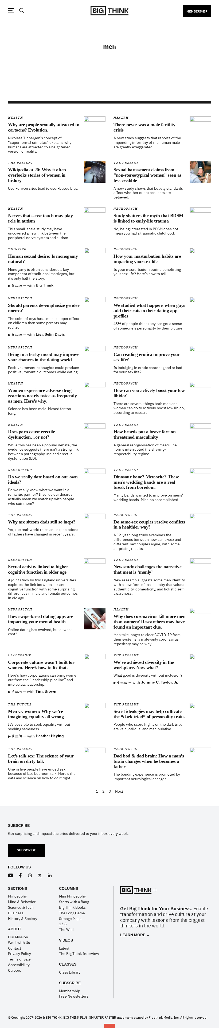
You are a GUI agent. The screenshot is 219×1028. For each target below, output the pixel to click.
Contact (14, 948)
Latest (64, 948)
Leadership (19, 655)
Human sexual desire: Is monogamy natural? (43, 258)
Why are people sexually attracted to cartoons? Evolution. (43, 127)
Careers (14, 970)
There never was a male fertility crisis (144, 127)
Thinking (17, 249)
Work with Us (19, 942)
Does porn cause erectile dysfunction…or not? (31, 434)
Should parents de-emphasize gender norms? (43, 308)
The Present (20, 163)
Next (119, 791)
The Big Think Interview (79, 953)
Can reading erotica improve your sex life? (147, 357)
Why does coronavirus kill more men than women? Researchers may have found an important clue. (149, 622)
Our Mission (18, 936)
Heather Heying (50, 736)
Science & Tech (21, 907)
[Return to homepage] (109, 10)
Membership (197, 11)
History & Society (22, 918)
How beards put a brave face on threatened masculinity (144, 434)
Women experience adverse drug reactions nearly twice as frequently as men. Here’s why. (42, 396)
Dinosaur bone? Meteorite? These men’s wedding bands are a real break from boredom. (146, 482)
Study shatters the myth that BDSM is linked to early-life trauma (148, 218)
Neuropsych (126, 209)
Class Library (69, 972)
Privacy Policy (19, 953)
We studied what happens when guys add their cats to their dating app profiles (149, 311)
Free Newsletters (73, 996)
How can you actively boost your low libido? (149, 393)
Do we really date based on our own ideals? (42, 479)
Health (15, 118)
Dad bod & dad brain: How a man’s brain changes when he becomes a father (149, 761)
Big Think (44, 285)
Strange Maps (70, 918)
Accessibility (19, 964)
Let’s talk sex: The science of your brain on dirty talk (41, 758)
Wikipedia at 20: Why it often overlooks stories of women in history (37, 175)
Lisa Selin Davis (50, 334)
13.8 (63, 923)
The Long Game (72, 912)
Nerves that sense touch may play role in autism (40, 218)
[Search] (21, 11)
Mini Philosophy (72, 896)
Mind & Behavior (22, 901)
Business (16, 912)
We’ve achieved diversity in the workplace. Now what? (144, 665)
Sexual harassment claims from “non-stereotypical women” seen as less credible (147, 175)
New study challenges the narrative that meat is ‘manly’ (147, 569)
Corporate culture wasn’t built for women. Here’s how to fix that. (41, 665)
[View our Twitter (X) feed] (40, 875)
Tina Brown (46, 691)
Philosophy (17, 896)
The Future (20, 704)
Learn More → (135, 935)
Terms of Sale (19, 959)
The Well (66, 929)
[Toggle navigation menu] (11, 10)
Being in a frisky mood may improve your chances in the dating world (43, 357)
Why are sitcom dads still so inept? (42, 522)
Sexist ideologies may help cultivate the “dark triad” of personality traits (149, 714)
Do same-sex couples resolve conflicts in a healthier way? (149, 524)
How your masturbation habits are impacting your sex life (147, 258)
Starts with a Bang (74, 901)
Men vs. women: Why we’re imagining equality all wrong (36, 714)
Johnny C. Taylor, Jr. (159, 682)
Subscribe (26, 850)
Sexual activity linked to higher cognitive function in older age (38, 569)
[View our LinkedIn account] (50, 875)
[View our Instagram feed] (30, 875)
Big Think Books (72, 907)
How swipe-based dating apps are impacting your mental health (40, 619)
